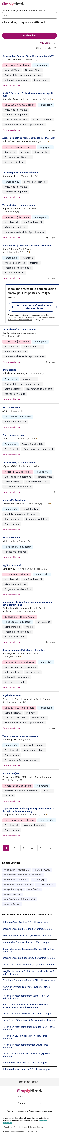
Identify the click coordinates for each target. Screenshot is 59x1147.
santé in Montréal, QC (18, 869)
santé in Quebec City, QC (19, 884)
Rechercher (29, 35)
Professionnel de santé (14, 435)
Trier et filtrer (46, 43)
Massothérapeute (11, 407)
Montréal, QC (13, 904)
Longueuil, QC (47, 884)
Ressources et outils (28, 1082)
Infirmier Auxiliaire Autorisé (21, 899)
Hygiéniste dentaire (12, 565)
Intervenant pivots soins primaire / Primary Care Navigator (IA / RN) (27, 603)
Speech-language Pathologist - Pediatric (23, 650)
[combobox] (29, 15)
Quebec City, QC (15, 889)
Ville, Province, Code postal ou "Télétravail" (24, 22)
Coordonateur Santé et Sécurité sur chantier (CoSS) (28, 56)
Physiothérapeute (11, 695)
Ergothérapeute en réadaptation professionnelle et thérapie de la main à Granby (28, 810)
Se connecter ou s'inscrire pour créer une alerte (33, 307)
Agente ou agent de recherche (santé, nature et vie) (28, 138)
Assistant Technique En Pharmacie (24, 874)
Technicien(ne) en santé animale (19, 205)
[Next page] (50, 848)
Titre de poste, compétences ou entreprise (23, 10)
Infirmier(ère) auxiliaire (14, 500)
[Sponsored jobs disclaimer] (55, 48)
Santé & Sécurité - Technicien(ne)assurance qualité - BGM (29, 94)
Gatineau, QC (43, 869)
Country (19, 1096)
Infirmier (35, 889)
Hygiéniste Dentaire (17, 879)
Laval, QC (40, 879)
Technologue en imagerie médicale (20, 172)
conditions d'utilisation (16, 317)
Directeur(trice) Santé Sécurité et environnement (27, 245)
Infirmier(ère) (9, 370)
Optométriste (14, 894)
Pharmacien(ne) (10, 773)
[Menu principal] (55, 4)
